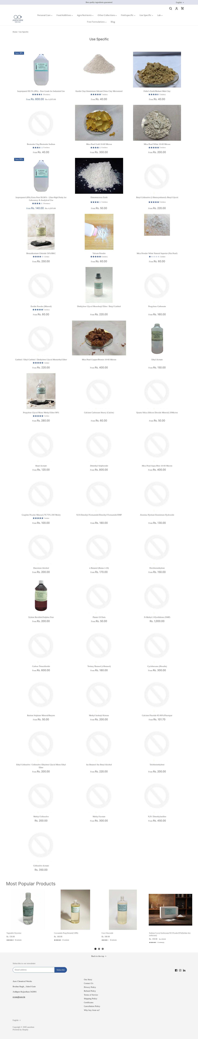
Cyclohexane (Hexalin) (157, 666)
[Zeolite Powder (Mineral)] (41, 285)
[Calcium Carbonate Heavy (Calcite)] (99, 391)
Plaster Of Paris (99, 617)
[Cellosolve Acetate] (41, 844)
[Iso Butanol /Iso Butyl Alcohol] (99, 743)
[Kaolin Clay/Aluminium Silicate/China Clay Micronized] (99, 64)
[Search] (171, 8)
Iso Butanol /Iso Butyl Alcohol (99, 765)
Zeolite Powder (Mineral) (41, 306)
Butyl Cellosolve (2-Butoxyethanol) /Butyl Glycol (157, 197)
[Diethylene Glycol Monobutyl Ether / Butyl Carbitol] (99, 285)
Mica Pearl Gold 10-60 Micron (99, 144)
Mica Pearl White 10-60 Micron (157, 144)
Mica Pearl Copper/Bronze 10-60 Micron (99, 359)
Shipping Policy (90, 999)
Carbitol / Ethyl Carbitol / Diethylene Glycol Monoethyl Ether (41, 359)
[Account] (177, 8)
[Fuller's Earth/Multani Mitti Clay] (157, 70)
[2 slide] (99, 949)
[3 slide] (103, 949)
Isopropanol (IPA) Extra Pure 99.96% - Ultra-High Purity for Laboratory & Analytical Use (41, 198)
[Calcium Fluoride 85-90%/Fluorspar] (157, 694)
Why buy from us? (92, 1010)
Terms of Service (91, 995)
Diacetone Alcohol (41, 568)
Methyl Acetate (99, 816)
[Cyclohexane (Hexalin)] (157, 645)
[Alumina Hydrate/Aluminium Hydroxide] (157, 493)
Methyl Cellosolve (41, 816)
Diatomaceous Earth (99, 197)
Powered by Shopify (20, 1030)
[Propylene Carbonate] (157, 285)
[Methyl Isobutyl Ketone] (99, 694)
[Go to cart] (182, 8)
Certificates (88, 1002)
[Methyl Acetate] (99, 795)
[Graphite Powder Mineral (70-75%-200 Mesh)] (41, 493)
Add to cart (27, 927)
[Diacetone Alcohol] (41, 546)
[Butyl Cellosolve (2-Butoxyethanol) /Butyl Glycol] (157, 176)
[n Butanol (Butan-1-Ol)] (99, 546)
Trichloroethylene (157, 765)
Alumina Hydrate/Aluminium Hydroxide (157, 515)
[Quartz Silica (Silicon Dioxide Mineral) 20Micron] (157, 391)
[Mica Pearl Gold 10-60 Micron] (99, 123)
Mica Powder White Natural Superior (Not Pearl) (157, 253)
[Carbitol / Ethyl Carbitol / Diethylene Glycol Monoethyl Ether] (41, 338)
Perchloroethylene (157, 568)
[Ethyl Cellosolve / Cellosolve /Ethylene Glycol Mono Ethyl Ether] (41, 743)
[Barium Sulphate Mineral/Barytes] (41, 694)
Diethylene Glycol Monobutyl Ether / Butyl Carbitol (99, 306)
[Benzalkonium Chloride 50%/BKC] (41, 232)
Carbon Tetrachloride (41, 666)
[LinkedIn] (184, 970)
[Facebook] (176, 970)
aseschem (30, 1027)
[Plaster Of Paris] (99, 596)
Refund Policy (90, 991)
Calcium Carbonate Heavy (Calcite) (99, 412)
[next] (191, 917)
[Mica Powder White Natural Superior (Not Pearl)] (157, 225)
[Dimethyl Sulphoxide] (99, 444)
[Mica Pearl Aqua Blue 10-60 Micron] (157, 444)
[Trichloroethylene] (157, 743)
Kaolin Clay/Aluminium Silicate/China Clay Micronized (99, 91)
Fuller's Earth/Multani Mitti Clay (157, 91)
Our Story (88, 979)
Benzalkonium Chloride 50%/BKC (41, 253)
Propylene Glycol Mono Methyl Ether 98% (41, 412)
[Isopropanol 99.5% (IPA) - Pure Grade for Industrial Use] (41, 70)
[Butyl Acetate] (41, 444)
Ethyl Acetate (157, 359)
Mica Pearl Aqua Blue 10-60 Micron (157, 466)
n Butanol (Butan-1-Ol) (99, 568)
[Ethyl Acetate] (157, 338)
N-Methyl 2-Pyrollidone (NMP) (157, 617)
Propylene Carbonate (157, 306)
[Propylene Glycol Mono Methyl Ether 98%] (41, 391)
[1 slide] (95, 949)
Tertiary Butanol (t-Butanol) (99, 666)
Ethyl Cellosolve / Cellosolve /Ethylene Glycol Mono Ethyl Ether (41, 766)
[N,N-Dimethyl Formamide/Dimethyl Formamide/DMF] (99, 493)
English (179, 2)
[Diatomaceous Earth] (99, 176)
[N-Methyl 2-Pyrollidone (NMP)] (157, 596)
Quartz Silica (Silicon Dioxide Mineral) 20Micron (157, 412)
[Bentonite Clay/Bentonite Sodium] (41, 123)
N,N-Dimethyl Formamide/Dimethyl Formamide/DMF (99, 515)
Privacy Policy (90, 987)
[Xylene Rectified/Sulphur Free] (41, 596)
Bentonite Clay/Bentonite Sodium (41, 144)
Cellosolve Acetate (41, 866)
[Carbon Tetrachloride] (41, 645)
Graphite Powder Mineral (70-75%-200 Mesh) (41, 515)
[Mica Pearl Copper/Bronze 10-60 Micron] (99, 338)
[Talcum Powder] (99, 232)
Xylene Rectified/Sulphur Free (41, 617)
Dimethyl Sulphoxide (99, 466)
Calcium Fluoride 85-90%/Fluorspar (157, 715)
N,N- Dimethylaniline (157, 816)
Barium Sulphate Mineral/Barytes (41, 715)
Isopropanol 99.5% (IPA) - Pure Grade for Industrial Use (41, 91)
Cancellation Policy (92, 1006)
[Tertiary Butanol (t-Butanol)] (99, 645)
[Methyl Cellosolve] (41, 795)
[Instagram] (180, 970)
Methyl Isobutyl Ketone (99, 715)
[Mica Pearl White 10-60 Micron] (157, 123)
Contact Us (88, 983)
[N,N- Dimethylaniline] (157, 795)
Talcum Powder (99, 253)
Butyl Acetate (41, 466)
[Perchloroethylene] (157, 546)
